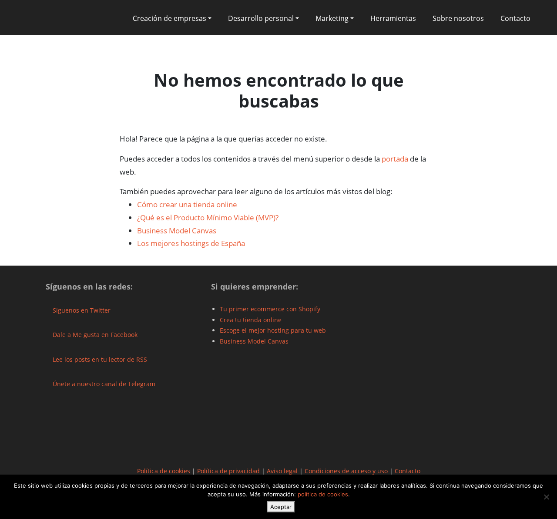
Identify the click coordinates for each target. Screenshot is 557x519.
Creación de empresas (169, 18)
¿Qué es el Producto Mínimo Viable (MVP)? (207, 217)
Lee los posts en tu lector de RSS (99, 359)
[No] (546, 496)
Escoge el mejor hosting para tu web (273, 330)
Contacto (515, 18)
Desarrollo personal (261, 18)
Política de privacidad (228, 471)
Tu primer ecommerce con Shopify (270, 309)
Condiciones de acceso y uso (346, 471)
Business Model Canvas (176, 231)
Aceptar (281, 506)
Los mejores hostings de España (191, 243)
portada (395, 159)
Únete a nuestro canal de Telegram (103, 384)
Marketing (332, 18)
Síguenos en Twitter (81, 310)
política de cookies (323, 494)
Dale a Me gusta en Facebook (94, 334)
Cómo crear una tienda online (187, 204)
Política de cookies (163, 471)
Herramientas (393, 18)
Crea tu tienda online (251, 320)
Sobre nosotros (458, 18)
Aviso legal (282, 471)
